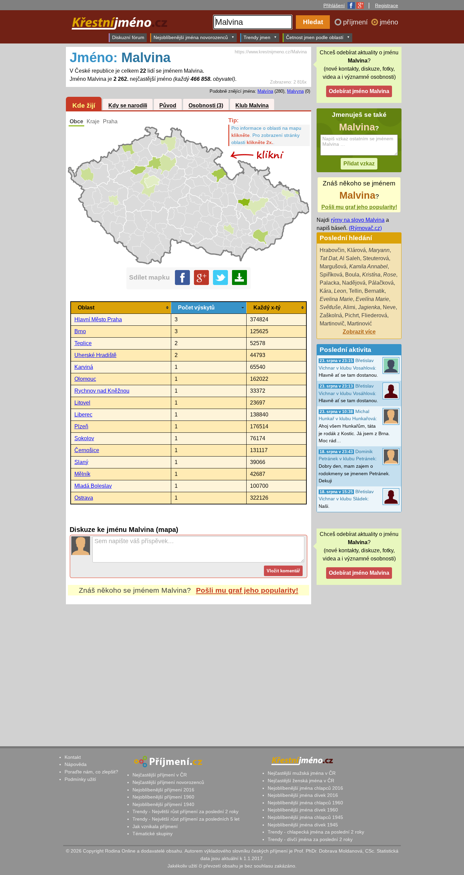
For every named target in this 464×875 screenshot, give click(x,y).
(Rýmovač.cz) (365, 228)
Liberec (83, 414)
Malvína (265, 91)
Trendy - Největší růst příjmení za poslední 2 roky (185, 811)
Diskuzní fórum (128, 37)
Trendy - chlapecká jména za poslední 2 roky (316, 832)
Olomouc (85, 379)
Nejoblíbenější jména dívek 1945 (303, 824)
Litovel (82, 403)
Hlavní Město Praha (98, 319)
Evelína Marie (372, 299)
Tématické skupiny (152, 833)
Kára (325, 291)
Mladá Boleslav (93, 486)
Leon (340, 291)
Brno (80, 331)
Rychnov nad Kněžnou (101, 391)
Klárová (356, 250)
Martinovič (332, 323)
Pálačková (381, 283)
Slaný (81, 462)
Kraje (93, 121)
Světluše (330, 307)
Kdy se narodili (127, 106)
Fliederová (374, 315)
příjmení (356, 22)
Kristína (371, 275)
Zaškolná (331, 315)
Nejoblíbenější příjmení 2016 (163, 789)
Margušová (333, 266)
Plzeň (81, 426)
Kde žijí (83, 105)
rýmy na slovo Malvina (358, 220)
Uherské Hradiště (95, 355)
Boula (352, 275)
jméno (389, 22)
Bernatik (374, 291)
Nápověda (76, 764)
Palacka (329, 283)
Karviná (83, 367)
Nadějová (353, 283)
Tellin (355, 291)
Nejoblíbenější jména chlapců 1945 (305, 817)
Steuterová (376, 258)
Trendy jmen (257, 37)
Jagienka (369, 307)
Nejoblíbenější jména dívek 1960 (303, 809)
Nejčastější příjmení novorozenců (168, 782)
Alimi (349, 307)
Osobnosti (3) (206, 106)
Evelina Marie (336, 299)
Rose (389, 275)
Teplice (83, 343)
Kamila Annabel (368, 266)
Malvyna (295, 91)
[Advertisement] (188, 668)
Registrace (386, 5)
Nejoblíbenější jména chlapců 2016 (305, 788)
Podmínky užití (80, 779)
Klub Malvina (252, 106)
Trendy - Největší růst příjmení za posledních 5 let (185, 819)
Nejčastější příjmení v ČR (159, 775)
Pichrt (352, 315)
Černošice (86, 450)
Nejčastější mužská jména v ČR (302, 773)
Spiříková (331, 275)
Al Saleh (349, 258)
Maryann (379, 250)
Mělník (82, 474)
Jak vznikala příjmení (155, 826)
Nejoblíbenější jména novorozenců (191, 37)
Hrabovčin (332, 250)
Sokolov (84, 438)
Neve (389, 307)
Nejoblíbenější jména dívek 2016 (303, 795)
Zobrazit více (359, 332)
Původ (167, 106)
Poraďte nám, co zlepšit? (91, 771)
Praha (110, 121)
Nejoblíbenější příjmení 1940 (163, 804)
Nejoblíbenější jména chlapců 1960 (305, 802)
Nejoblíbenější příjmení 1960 (163, 797)
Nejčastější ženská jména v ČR (301, 780)
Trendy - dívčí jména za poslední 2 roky (310, 839)
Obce (76, 121)
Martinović (359, 323)
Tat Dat (328, 258)
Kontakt (73, 757)
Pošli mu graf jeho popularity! (247, 590)
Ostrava (83, 498)
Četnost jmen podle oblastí (314, 37)
